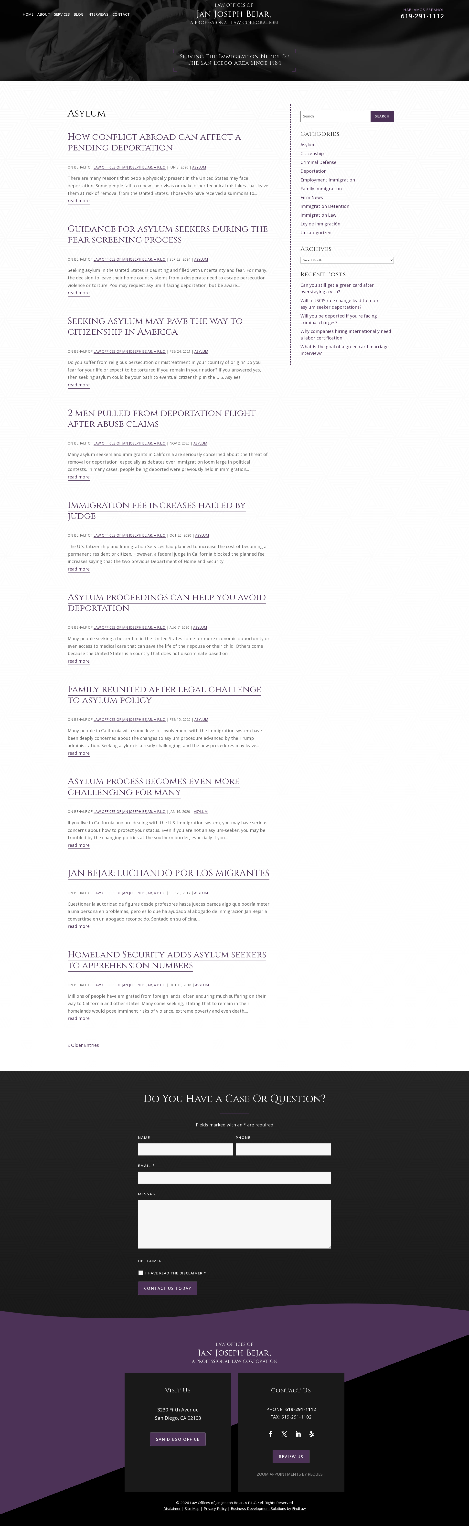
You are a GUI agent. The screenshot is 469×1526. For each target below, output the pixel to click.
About (43, 14)
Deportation (313, 171)
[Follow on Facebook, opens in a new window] (271, 1434)
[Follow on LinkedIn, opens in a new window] (298, 1434)
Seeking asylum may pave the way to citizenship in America (155, 326)
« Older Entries (83, 1045)
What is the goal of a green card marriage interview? (344, 350)
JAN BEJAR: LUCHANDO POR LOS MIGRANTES (168, 873)
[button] (464, 1490)
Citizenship (312, 153)
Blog (79, 14)
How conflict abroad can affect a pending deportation (154, 142)
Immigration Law (318, 215)
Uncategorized (315, 232)
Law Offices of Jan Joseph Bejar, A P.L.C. (130, 167)
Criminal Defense (318, 162)
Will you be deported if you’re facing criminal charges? (338, 319)
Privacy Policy (215, 1508)
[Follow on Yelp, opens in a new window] (312, 1434)
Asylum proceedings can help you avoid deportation (167, 602)
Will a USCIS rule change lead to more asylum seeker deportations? (340, 303)
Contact (121, 14)
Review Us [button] (291, 1456)
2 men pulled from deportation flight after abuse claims (162, 418)
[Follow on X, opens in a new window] (284, 1434)
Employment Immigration (327, 180)
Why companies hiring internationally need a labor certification (345, 334)
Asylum (199, 167)
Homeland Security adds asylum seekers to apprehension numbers (167, 960)
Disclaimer (150, 1260)
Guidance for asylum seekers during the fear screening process (168, 234)
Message (148, 1193)
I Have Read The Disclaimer (175, 1273)
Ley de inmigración (320, 224)
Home (28, 14)
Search (382, 116)
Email (146, 1165)
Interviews (97, 14)
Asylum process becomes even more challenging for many (154, 786)
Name (144, 1137)
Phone (243, 1137)
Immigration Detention (324, 206)
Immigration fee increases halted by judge (157, 510)
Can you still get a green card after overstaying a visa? (337, 288)
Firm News (311, 197)
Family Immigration (321, 188)
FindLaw (299, 1508)
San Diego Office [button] (178, 1439)
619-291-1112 (422, 15)
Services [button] (62, 14)
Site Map (192, 1508)
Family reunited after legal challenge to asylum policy (164, 694)
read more (79, 200)
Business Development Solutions (258, 1508)
